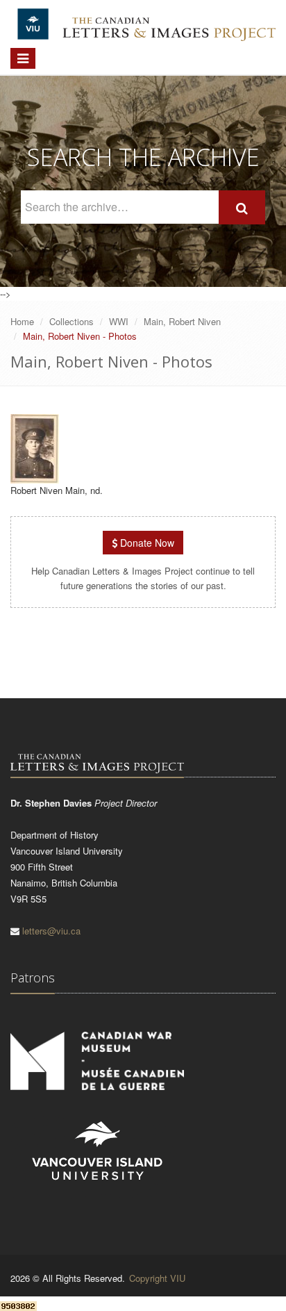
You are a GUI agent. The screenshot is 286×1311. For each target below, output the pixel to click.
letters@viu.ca (51, 930)
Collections (71, 321)
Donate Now (145, 543)
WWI (118, 321)
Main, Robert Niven (182, 321)
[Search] (242, 207)
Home (22, 321)
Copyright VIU (157, 1278)
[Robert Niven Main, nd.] (34, 477)
